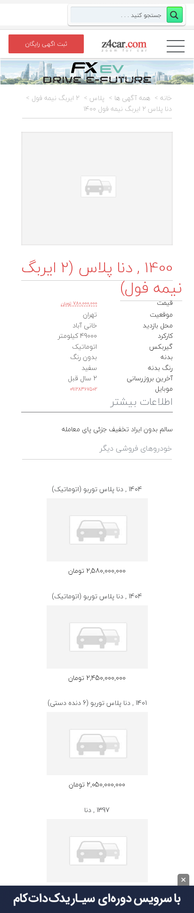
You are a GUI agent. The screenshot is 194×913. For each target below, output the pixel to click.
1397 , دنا (97, 810)
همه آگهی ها (132, 98)
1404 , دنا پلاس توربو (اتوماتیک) (97, 489)
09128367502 (83, 389)
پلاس (97, 98)
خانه (166, 98)
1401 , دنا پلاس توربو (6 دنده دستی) (97, 703)
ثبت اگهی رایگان (46, 44)
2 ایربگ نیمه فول (56, 98)
